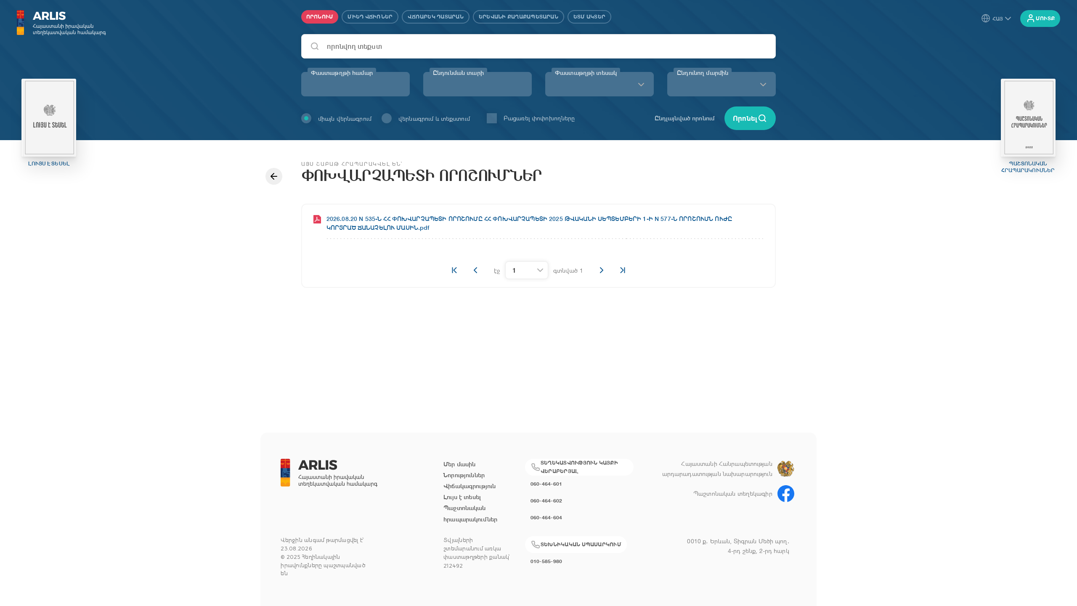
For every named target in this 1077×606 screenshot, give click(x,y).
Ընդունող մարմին (702, 72)
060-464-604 (546, 517)
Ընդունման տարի (458, 72)
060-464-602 (546, 500)
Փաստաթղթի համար (342, 72)
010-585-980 (546, 561)
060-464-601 (546, 484)
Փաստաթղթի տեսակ (586, 72)
